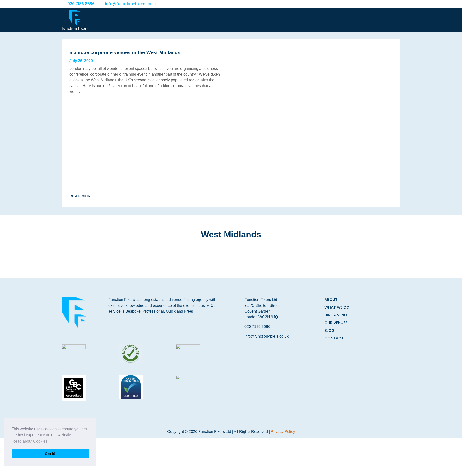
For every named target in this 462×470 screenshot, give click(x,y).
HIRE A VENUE (336, 315)
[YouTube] (397, 4)
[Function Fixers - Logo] (75, 20)
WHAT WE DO (336, 307)
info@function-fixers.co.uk (131, 4)
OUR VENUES (336, 323)
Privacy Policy (283, 432)
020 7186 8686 (81, 4)
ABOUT (331, 299)
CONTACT (334, 338)
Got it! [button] (50, 454)
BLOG (329, 330)
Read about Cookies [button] (29, 441)
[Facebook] (375, 3)
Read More (81, 196)
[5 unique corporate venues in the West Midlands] (316, 123)
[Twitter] (386, 3)
